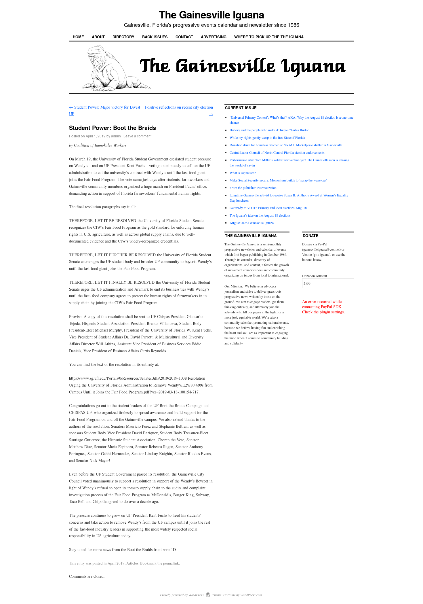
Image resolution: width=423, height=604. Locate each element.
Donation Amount (314, 275)
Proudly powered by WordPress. (182, 594)
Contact (184, 36)
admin (116, 135)
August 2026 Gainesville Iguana (252, 222)
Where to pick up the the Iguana (269, 36)
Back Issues (155, 36)
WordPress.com (251, 594)
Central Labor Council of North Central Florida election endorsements (277, 152)
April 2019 (116, 563)
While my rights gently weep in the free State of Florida (268, 137)
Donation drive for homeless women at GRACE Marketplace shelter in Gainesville (286, 145)
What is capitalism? (243, 172)
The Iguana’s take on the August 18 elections (260, 215)
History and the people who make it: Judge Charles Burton (269, 130)
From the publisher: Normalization (253, 187)
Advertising (213, 36)
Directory (123, 36)
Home (78, 36)
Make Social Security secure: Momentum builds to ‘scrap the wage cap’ (278, 180)
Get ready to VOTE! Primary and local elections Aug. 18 (268, 207)
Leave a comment (137, 135)
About (98, 36)
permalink (171, 563)
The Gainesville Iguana (211, 14)
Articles (132, 563)
